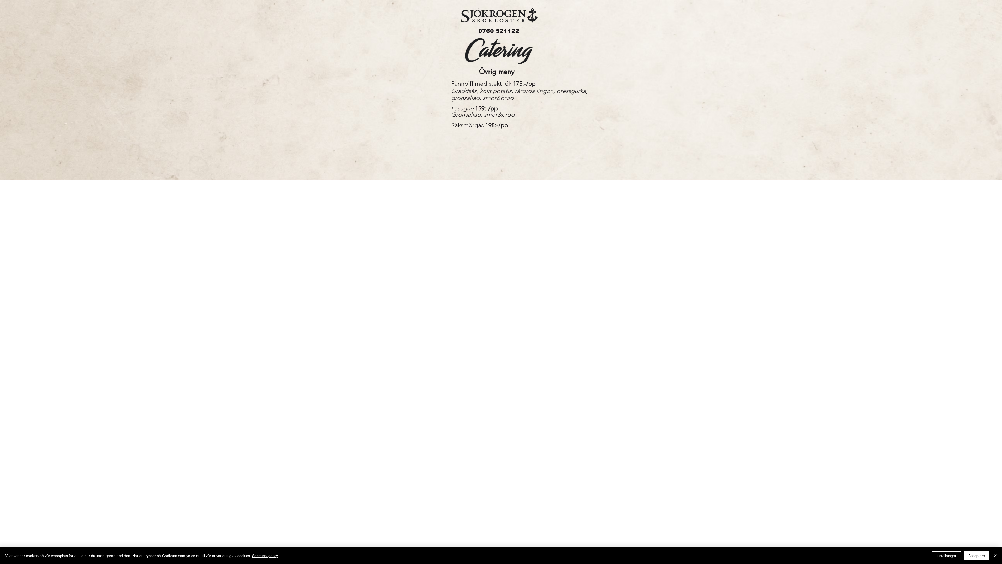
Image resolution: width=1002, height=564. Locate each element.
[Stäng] (996, 555)
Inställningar (946, 555)
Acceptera (976, 555)
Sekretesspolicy (265, 555)
